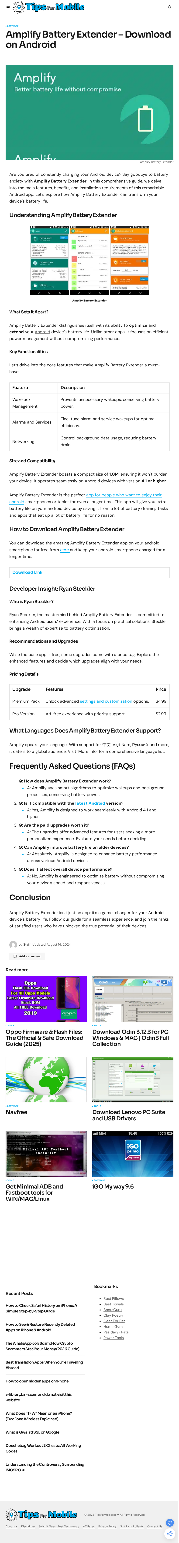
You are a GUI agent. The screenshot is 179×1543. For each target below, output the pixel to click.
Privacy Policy (107, 1526)
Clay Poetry (113, 1315)
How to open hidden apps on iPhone (37, 1381)
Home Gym (113, 1326)
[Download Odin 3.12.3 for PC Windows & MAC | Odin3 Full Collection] (132, 999)
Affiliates (89, 1526)
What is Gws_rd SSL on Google (32, 1432)
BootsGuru (112, 1309)
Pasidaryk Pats (116, 1332)
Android (42, 332)
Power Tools (113, 1337)
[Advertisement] (45, 1246)
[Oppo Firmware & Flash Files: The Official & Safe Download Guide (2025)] (46, 999)
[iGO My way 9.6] (132, 1154)
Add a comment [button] (30, 956)
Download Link (27, 572)
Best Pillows (113, 1298)
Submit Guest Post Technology (59, 1526)
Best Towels (113, 1304)
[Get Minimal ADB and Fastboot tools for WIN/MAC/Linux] (46, 1154)
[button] (8, 7)
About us (11, 1526)
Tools (10, 1026)
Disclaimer (28, 1526)
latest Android (90, 803)
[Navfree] (46, 1079)
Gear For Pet (114, 1321)
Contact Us (154, 1526)
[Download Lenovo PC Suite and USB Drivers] (132, 1079)
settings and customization (106, 701)
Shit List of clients (132, 1526)
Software (12, 26)
